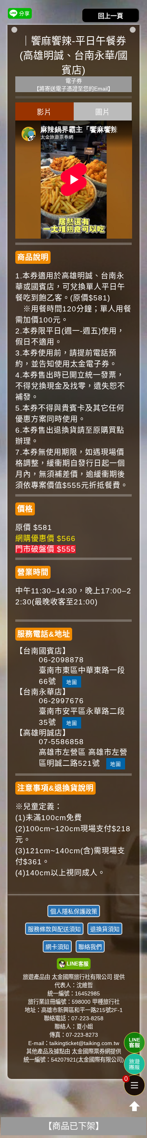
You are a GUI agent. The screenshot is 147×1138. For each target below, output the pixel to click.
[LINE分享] (20, 13)
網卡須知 (57, 946)
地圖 (71, 682)
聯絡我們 (90, 946)
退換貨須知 (105, 929)
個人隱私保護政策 (73, 911)
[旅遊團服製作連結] (134, 1064)
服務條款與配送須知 (54, 929)
